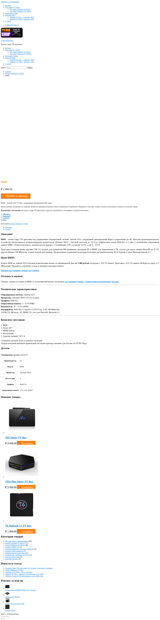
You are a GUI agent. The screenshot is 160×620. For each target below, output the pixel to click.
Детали (8, 229)
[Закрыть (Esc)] (2, 616)
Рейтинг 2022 (10, 15)
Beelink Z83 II (10, 610)
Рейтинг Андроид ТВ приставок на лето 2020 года (24, 576)
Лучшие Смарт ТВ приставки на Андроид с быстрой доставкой (29, 568)
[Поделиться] (4, 616)
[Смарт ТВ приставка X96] (7, 602)
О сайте (8, 21)
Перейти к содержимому (10, 2)
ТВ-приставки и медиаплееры (16, 541)
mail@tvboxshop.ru (12, 25)
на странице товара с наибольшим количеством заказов (92, 281)
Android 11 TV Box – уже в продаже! (18, 572)
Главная (8, 72)
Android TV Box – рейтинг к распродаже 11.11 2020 (24, 574)
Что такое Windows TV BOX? (20, 11)
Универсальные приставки (15, 553)
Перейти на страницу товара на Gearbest (20, 270)
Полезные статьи (11, 13)
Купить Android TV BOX (14, 73)
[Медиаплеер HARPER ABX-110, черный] (7, 588)
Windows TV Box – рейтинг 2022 (22, 19)
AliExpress (7, 214)
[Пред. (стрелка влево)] (2, 618)
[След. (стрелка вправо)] (4, 618)
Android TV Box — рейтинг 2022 (22, 17)
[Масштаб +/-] (8, 616)
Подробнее (27, 443)
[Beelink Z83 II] (7, 608)
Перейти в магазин (16, 196)
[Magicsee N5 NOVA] (7, 595)
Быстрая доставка (11, 559)
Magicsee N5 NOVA (12, 597)
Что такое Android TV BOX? (20, 9)
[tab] (82, 227)
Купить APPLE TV (12, 547)
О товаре (8, 227)
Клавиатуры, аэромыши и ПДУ (17, 555)
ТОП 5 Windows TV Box (14, 570)
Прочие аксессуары (12, 557)
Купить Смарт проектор (14, 551)
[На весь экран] (6, 616)
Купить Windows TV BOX (15, 545)
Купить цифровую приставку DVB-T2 (19, 549)
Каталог (8, 5)
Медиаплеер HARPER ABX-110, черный (20, 590)
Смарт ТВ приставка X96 (14, 604)
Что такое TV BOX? (12, 7)
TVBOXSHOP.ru (7, 41)
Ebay (5, 220)
